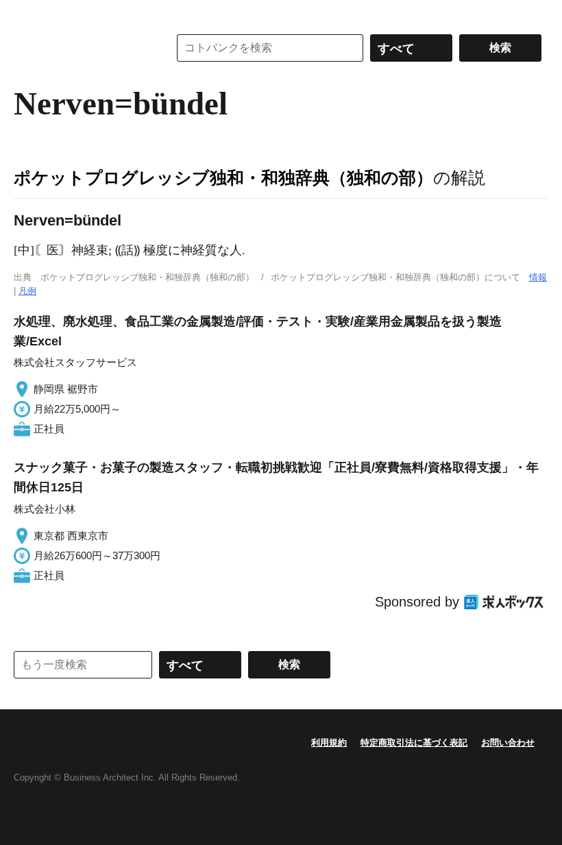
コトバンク (81, 48)
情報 (538, 277)
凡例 (27, 291)
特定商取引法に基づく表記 (414, 742)
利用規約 (329, 742)
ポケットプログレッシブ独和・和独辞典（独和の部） (223, 177)
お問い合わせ (508, 742)
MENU (27, 13)
